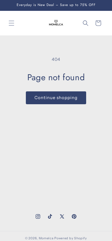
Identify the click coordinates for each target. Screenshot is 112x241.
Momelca (46, 238)
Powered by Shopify (70, 238)
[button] (11, 23)
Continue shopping (56, 97)
